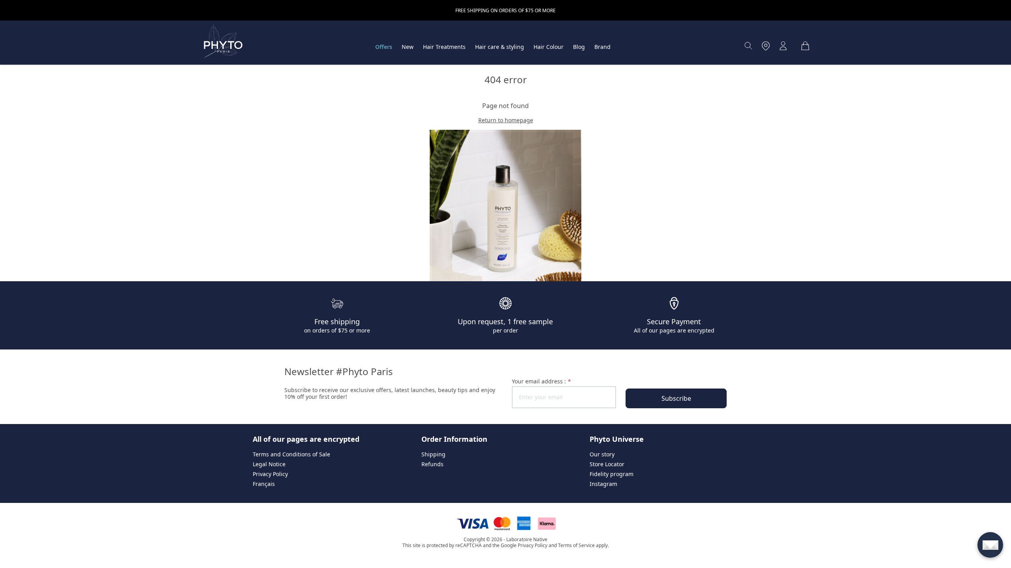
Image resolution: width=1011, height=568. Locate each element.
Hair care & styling (499, 46)
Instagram (603, 484)
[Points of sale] (766, 46)
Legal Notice (269, 464)
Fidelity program (611, 474)
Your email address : (541, 381)
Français (264, 484)
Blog (579, 46)
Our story (602, 454)
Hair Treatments (444, 46)
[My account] (783, 46)
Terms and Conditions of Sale (291, 454)
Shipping (433, 454)
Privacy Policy (270, 474)
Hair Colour (549, 46)
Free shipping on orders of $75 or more (505, 10)
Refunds (432, 464)
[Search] (748, 46)
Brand (602, 46)
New (407, 46)
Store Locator (607, 464)
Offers (383, 46)
